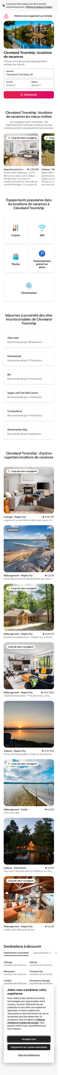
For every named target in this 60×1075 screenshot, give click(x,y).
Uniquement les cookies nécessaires (29, 1047)
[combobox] (29, 74)
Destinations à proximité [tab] (16, 952)
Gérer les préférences (29, 1055)
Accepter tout (29, 1039)
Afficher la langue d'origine (39, 7)
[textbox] (16, 85)
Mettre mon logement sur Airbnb (33, 16)
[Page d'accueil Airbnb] (6, 16)
